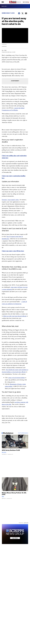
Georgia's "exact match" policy (10, 200)
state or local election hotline (16, 377)
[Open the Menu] (2, 2)
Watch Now (25, 2)
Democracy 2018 (8, 13)
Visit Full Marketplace (23, 433)
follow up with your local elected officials (14, 316)
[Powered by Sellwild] (26, 522)
